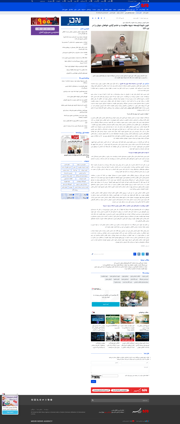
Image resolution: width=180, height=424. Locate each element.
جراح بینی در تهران (81, 165)
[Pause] (122, 305)
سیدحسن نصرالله (144, 279)
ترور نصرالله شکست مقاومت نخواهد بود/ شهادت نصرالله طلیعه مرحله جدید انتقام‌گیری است (125, 265)
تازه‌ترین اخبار (84, 29)
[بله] (48, 400)
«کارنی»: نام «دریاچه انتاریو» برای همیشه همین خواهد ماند (74, 106)
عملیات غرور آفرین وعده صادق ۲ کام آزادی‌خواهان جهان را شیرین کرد (130, 263)
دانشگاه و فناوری (121, 10)
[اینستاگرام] (46, 400)
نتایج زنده (58, 1)
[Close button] (17, 394)
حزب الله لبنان (134, 279)
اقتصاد (106, 10)
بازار (102, 10)
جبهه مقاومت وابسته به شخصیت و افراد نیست (135, 269)
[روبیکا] (40, 400)
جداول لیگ (50, 1)
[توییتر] (43, 400)
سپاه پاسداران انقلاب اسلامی (141, 282)
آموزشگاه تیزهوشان (81, 181)
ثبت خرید (105, 304)
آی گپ (95, 1)
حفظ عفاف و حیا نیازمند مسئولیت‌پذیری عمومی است (74, 58)
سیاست (94, 10)
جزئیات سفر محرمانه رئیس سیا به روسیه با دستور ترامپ (75, 127)
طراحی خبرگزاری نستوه (141, 421)
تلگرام (109, 1)
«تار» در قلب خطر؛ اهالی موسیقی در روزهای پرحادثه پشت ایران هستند (74, 48)
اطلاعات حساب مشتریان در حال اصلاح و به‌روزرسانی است (74, 53)
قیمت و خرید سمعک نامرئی (81, 187)
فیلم (75, 10)
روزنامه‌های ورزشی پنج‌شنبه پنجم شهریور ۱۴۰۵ (75, 155)
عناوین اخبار (145, 13)
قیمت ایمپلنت (82, 179)
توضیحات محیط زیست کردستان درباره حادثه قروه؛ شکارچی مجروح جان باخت (75, 38)
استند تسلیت (66, 170)
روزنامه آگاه (75, 190)
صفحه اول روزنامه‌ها (82, 132)
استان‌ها (84, 10)
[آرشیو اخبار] (35, 400)
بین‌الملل (89, 10)
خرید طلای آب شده (66, 167)
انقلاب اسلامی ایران (135, 276)
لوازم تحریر (66, 165)
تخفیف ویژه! (10, 412)
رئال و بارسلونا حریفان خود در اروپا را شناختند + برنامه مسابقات (74, 82)
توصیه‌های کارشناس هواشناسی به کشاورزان (76, 73)
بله (89, 1)
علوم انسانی (112, 13)
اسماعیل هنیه (125, 279)
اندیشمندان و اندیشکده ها (102, 13)
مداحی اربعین (82, 173)
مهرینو (70, 187)
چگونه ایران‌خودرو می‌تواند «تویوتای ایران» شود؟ (76, 66)
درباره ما (46, 410)
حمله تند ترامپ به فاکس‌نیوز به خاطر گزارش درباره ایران (75, 122)
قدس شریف (145, 276)
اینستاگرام (83, 1)
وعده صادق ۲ (117, 282)
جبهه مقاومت (104, 276)
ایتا (63, 1)
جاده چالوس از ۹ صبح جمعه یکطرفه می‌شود (76, 70)
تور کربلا (75, 170)
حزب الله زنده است (127, 282)
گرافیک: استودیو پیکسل (127, 421)
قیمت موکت (84, 170)
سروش (102, 1)
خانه (147, 10)
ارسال (93, 381)
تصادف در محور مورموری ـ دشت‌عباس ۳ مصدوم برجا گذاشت (74, 43)
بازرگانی (32, 410)
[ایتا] (32, 400)
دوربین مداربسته (68, 173)
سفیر (74, 167)
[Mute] (125, 305)
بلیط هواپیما (67, 181)
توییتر (75, 1)
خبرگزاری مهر (146, 84)
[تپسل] (92, 289)
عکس (79, 10)
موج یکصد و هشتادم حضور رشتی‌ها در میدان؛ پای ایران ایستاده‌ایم (75, 111)
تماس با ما (39, 410)
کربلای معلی (108, 279)
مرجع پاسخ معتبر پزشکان (82, 176)
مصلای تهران (125, 276)
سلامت (114, 10)
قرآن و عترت (138, 13)
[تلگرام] (51, 400)
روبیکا (69, 1)
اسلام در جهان (120, 13)
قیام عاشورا (116, 279)
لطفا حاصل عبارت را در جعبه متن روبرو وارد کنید (137, 375)
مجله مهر (71, 10)
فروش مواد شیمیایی (67, 176)
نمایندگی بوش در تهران (81, 184)
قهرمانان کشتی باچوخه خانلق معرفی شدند (77, 97)
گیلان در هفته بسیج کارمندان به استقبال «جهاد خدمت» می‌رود (75, 62)
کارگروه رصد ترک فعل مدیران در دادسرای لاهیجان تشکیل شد (75, 101)
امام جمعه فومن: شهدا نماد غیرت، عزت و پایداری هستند (75, 92)
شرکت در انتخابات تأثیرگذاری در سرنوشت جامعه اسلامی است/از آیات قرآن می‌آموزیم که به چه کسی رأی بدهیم (120, 267)
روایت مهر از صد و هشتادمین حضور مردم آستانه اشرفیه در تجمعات (75, 116)
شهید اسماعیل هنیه (115, 276)
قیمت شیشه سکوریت (83, 167)
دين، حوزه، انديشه (130, 10)
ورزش (98, 10)
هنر (137, 10)
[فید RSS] (37, 400)
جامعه (110, 10)
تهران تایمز (64, 187)
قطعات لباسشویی (68, 179)
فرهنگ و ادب (142, 10)
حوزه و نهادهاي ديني (129, 13)
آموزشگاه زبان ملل (67, 184)
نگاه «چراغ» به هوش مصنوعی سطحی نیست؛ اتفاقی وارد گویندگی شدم (74, 33)
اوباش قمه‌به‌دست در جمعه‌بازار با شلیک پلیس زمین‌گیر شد (76, 87)
